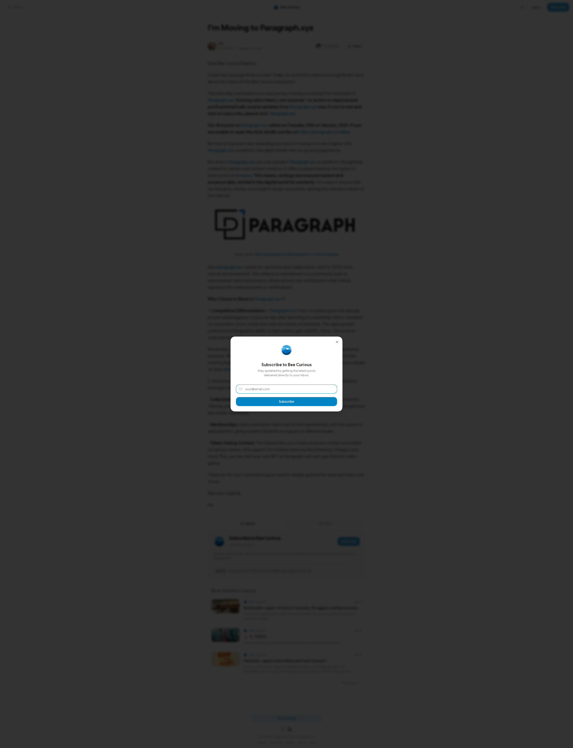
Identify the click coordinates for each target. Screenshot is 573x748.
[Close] (337, 342)
